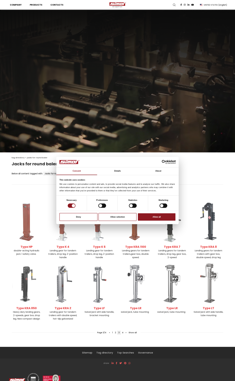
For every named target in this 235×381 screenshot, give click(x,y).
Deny (78, 217)
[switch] (102, 206)
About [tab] (158, 171)
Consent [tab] (77, 171)
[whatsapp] (130, 363)
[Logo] (117, 5)
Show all (133, 332)
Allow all (157, 217)
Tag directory (18, 157)
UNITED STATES (215, 5)
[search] (174, 4)
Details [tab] (117, 171)
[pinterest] (125, 363)
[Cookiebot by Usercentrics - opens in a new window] (164, 162)
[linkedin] (113, 363)
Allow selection (117, 217)
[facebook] (116, 363)
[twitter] (120, 363)
